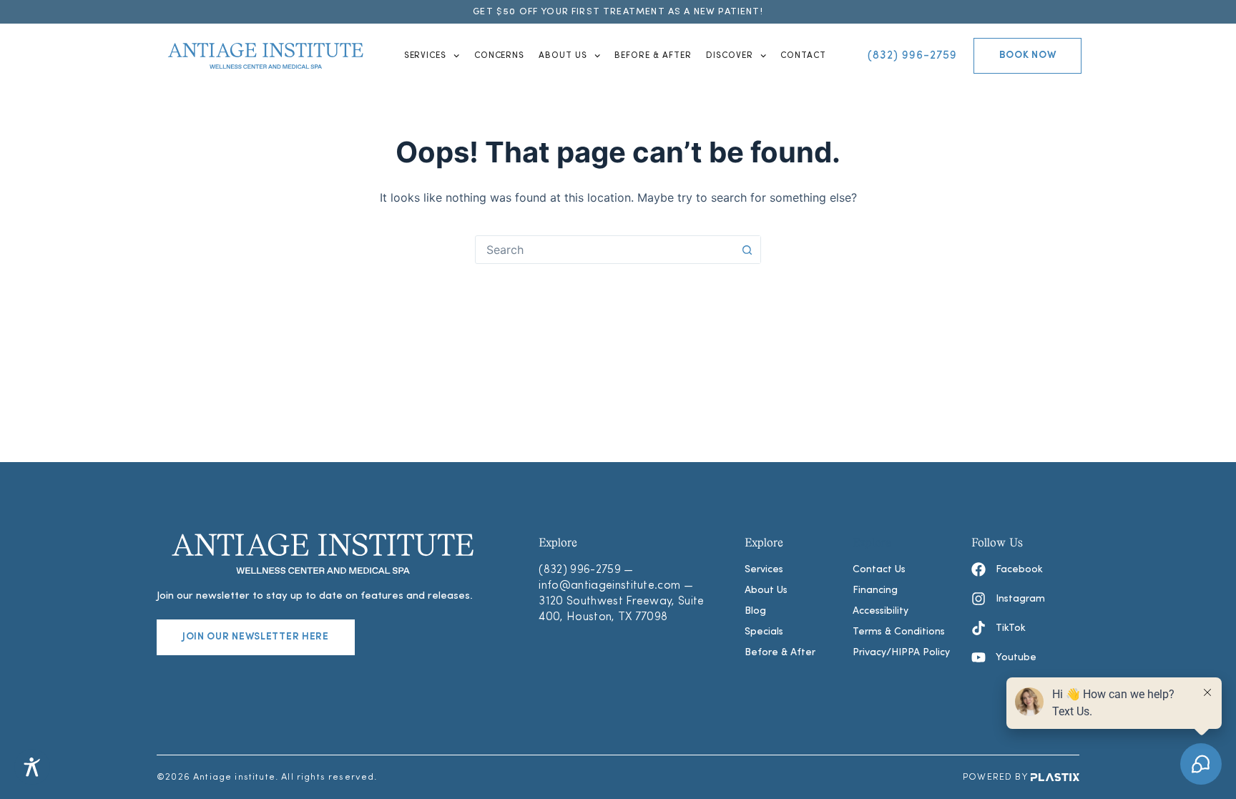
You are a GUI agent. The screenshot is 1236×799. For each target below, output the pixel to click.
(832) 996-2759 (579, 570)
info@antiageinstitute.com (609, 586)
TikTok (1011, 628)
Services (425, 56)
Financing (875, 590)
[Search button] (746, 249)
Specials (764, 632)
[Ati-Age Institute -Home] (265, 56)
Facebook (1019, 569)
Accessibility (880, 611)
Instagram (1020, 599)
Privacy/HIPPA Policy (901, 652)
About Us (563, 56)
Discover (729, 56)
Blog (755, 611)
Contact (803, 56)
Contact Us (879, 569)
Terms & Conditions (899, 632)
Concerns (499, 56)
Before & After (652, 56)
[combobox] (604, 249)
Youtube (1016, 657)
